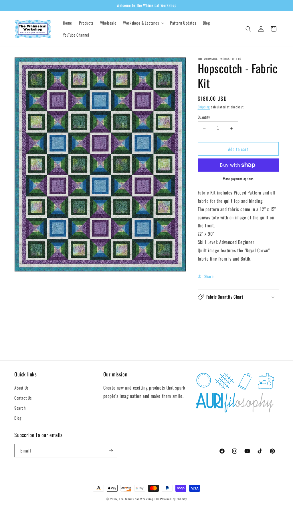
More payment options (238, 178)
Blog (17, 418)
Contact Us (23, 398)
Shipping (204, 106)
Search (20, 408)
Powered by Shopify (173, 499)
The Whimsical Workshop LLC (139, 499)
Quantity (204, 117)
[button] (143, 23)
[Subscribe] (110, 450)
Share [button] (209, 276)
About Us (21, 388)
